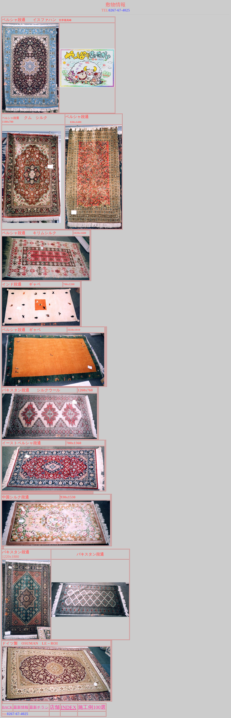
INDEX (68, 707)
